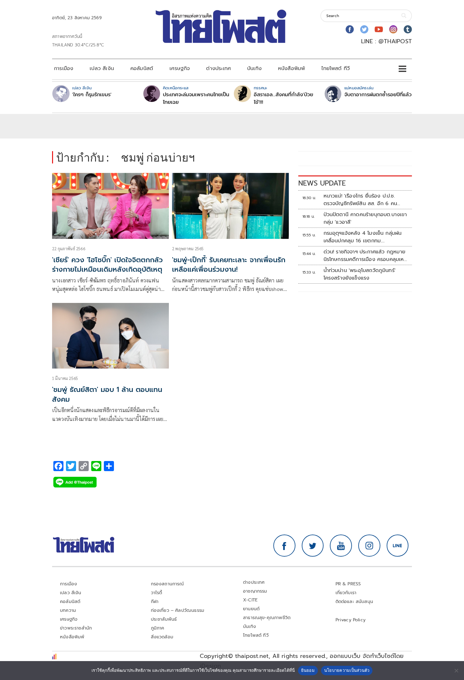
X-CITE (250, 600)
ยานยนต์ (251, 609)
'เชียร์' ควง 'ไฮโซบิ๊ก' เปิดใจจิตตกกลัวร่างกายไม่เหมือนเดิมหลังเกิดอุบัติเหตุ (107, 265)
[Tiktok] (408, 29)
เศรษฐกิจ (180, 68)
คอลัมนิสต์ (141, 68)
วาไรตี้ (156, 592)
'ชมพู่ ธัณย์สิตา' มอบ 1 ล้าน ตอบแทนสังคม (107, 394)
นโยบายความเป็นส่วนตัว (347, 670)
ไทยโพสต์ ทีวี (335, 68)
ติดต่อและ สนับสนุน (354, 601)
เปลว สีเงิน (102, 68)
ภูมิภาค (157, 628)
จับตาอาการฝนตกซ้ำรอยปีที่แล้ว (378, 94)
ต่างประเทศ (218, 68)
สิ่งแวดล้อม (162, 637)
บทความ (68, 610)
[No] (456, 670)
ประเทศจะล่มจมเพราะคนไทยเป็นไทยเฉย (196, 98)
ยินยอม (308, 670)
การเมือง (63, 68)
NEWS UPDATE (322, 183)
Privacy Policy (351, 620)
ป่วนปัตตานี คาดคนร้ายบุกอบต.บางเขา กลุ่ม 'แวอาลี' (365, 218)
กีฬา (155, 601)
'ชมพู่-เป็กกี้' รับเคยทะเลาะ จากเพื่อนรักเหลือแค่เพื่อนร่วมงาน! (228, 265)
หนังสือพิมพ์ (291, 68)
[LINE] (397, 545)
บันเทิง (254, 68)
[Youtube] (379, 29)
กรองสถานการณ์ (167, 584)
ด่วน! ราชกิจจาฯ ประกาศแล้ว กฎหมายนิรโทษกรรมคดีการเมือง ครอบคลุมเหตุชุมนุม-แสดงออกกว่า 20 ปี (365, 255)
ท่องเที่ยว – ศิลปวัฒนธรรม (178, 610)
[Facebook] (349, 29)
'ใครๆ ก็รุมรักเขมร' (91, 94)
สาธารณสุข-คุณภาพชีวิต (266, 617)
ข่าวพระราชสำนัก (76, 628)
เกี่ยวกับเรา (346, 592)
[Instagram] (393, 29)
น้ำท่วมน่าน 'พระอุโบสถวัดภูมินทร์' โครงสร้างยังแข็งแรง (360, 274)
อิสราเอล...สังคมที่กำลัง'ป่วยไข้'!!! (283, 98)
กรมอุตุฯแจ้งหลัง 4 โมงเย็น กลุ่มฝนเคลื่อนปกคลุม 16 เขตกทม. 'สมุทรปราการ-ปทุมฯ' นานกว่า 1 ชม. (363, 237)
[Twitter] (364, 29)
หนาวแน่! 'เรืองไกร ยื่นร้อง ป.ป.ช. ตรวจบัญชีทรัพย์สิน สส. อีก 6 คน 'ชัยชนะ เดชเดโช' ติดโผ (360, 199)
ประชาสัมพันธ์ (164, 619)
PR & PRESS (348, 584)
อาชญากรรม (255, 591)
